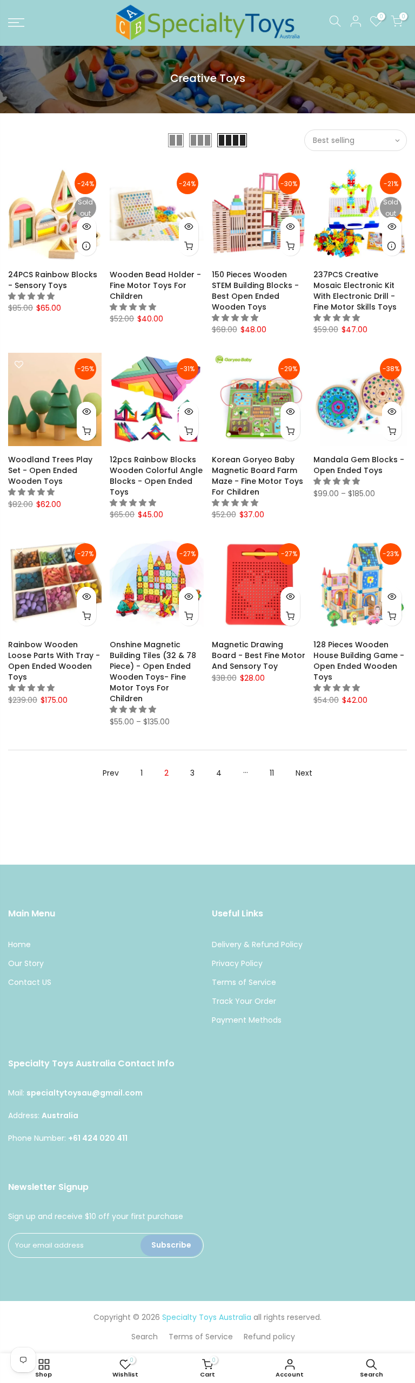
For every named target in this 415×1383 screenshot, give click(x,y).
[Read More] (86, 246)
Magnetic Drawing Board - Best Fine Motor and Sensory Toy (258, 655)
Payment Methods (247, 1020)
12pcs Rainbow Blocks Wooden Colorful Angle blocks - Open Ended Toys (156, 475)
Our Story (26, 963)
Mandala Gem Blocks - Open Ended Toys (358, 465)
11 (272, 773)
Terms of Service (244, 982)
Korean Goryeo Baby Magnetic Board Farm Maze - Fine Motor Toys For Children (257, 475)
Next (304, 773)
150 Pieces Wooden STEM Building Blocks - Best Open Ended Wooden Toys (255, 290)
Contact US (29, 982)
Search (144, 1336)
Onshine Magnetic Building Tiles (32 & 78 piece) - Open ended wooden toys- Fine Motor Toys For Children (153, 671)
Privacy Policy (237, 963)
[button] (32, 296)
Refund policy (269, 1336)
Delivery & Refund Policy (257, 944)
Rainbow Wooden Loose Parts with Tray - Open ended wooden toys (54, 660)
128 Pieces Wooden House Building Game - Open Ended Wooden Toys (358, 660)
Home (19, 944)
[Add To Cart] (188, 246)
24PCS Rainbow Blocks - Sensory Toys (52, 280)
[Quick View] (86, 226)
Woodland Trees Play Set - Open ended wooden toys (50, 470)
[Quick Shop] (391, 431)
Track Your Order (244, 1001)
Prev (111, 773)
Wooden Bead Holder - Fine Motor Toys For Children (155, 285)
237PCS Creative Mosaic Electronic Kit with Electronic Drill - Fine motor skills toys (355, 290)
